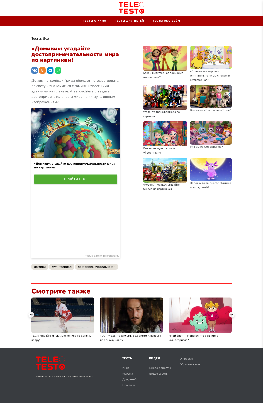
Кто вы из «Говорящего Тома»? (211, 110)
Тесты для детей (129, 21)
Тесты (36, 38)
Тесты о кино (94, 21)
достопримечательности (96, 267)
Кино (126, 368)
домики (40, 267)
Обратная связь (190, 364)
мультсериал (62, 267)
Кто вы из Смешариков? (206, 147)
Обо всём (128, 385)
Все (46, 38)
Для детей (129, 379)
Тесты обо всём (166, 21)
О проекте (187, 359)
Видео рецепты (160, 368)
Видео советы (158, 374)
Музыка (127, 374)
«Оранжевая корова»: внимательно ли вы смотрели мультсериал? (210, 75)
